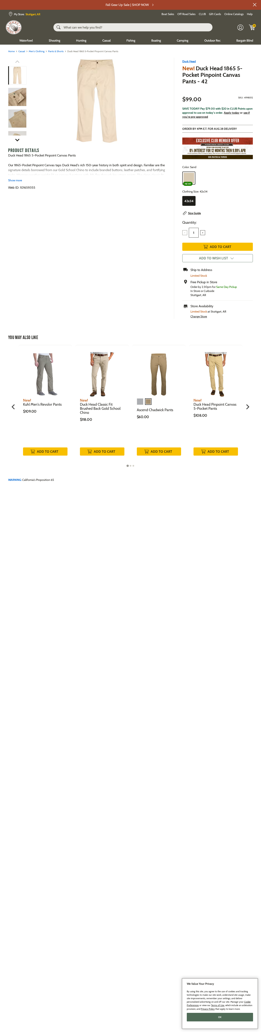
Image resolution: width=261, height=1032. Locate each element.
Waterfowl (26, 40)
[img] (252, 27)
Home (11, 51)
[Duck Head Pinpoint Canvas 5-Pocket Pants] (216, 371)
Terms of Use (217, 1005)
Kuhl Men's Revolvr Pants (42, 404)
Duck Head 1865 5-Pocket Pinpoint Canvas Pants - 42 (212, 75)
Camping (182, 40)
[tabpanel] (45, 404)
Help (250, 14)
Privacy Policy (208, 1008)
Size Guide (194, 213)
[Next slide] (247, 407)
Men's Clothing (36, 51)
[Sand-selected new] (188, 178)
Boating (156, 40)
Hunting (81, 40)
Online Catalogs (234, 14)
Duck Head (189, 61)
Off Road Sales (186, 14)
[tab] (127, 466)
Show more (15, 180)
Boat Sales (167, 14)
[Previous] (33, 100)
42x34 (189, 201)
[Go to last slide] (13, 407)
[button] (254, 4)
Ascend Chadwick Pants (155, 410)
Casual (106, 40)
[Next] (160, 100)
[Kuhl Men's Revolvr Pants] (45, 371)
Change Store (198, 316)
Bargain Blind (244, 40)
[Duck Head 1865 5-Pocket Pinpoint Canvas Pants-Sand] (97, 101)
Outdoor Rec (212, 40)
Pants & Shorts (56, 51)
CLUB (202, 14)
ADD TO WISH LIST (213, 258)
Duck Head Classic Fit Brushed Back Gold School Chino (100, 408)
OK (220, 1017)
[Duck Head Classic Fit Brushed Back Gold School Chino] (102, 371)
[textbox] (194, 233)
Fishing (130, 40)
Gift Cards (215, 14)
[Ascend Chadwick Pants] (159, 371)
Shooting (54, 40)
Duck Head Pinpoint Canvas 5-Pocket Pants (215, 406)
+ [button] (202, 232)
